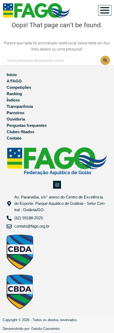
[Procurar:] (51, 60)
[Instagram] (57, 185)
